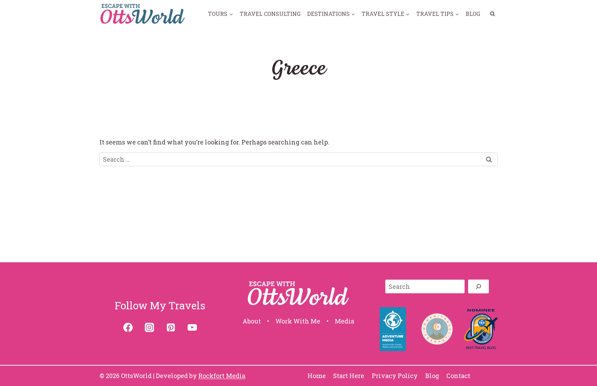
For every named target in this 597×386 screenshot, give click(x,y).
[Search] (478, 286)
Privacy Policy (395, 375)
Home (316, 375)
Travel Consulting (270, 13)
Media (344, 321)
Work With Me (297, 321)
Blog (473, 13)
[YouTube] (192, 327)
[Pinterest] (170, 327)
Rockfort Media (221, 375)
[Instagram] (149, 327)
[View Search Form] (492, 14)
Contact (458, 375)
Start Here (348, 375)
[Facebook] (128, 327)
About (252, 321)
